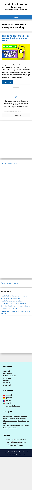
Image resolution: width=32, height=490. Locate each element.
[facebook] (10, 440)
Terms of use (7, 378)
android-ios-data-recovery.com (12, 111)
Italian (8, 403)
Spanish (8, 398)
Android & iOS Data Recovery (16, 6)
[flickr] (16, 440)
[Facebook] (12, 115)
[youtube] (22, 442)
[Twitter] (14, 115)
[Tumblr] (9, 442)
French (8, 400)
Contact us (6, 383)
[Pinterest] (20, 115)
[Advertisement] (16, 139)
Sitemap (6, 380)
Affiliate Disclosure (9, 376)
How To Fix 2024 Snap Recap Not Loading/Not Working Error (15, 38)
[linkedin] (15, 442)
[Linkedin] (16, 115)
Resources (6, 385)
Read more (7, 82)
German (8, 395)
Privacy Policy (7, 373)
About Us (6, 371)
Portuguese (16, 406)
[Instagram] (18, 115)
